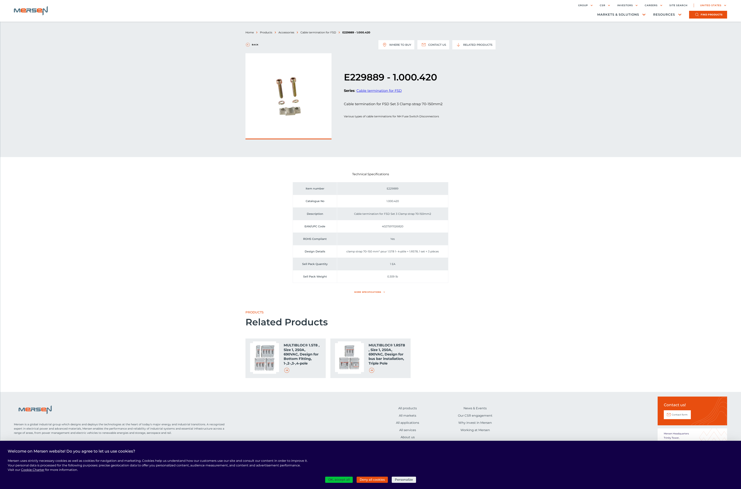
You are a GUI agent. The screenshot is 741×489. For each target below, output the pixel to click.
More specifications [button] (367, 292)
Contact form (680, 414)
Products (266, 32)
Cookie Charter (32, 470)
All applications (407, 423)
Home (249, 32)
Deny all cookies (372, 479)
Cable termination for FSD (318, 32)
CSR (602, 5)
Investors (625, 5)
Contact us (437, 45)
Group (583, 5)
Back (255, 44)
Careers (651, 5)
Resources (664, 14)
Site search (678, 5)
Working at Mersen (475, 430)
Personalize (404, 479)
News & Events (475, 408)
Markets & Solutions (618, 14)
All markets (407, 415)
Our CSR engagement (475, 415)
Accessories (286, 32)
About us (408, 437)
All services (407, 430)
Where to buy (400, 45)
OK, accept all (339, 479)
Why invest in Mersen (475, 423)
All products (407, 408)
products (711, 14)
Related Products (477, 45)
